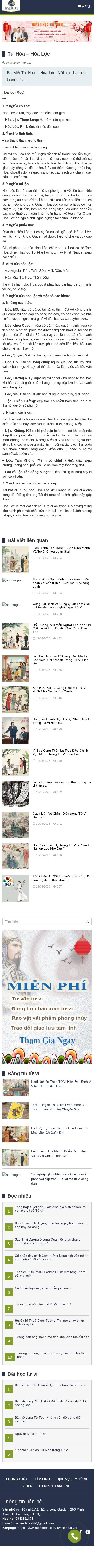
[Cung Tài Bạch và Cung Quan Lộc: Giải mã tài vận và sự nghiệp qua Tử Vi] (11, 604)
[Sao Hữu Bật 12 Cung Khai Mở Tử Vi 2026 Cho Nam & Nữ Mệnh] (15, 699)
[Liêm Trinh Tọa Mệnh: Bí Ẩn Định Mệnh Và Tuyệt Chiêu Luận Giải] (15, 559)
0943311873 (25, 1518)
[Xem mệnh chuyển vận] (25, 7)
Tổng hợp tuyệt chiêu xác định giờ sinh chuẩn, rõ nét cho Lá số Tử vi (50, 1208)
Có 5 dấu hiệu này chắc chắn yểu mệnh (43, 1288)
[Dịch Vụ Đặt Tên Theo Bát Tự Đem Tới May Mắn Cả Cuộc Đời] (15, 1134)
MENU (86, 7)
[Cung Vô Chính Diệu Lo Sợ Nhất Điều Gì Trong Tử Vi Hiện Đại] (15, 731)
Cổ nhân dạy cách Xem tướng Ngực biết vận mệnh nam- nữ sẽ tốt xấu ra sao (51, 1257)
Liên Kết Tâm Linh (54, 1486)
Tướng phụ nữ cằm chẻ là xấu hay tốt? (43, 1304)
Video (27, 1486)
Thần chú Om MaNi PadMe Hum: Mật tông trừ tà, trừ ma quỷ (50, 1273)
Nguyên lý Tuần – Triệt (31, 1434)
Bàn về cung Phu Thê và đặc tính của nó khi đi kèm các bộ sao (52, 1403)
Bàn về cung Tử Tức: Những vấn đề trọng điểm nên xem (49, 1419)
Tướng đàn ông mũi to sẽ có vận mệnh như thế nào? (51, 1354)
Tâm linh (42, 1479)
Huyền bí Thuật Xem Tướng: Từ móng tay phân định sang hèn (49, 1322)
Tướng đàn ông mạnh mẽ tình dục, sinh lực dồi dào (52, 1337)
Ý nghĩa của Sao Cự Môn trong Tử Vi (41, 1450)
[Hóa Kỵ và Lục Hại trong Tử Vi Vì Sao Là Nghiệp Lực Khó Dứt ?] (15, 856)
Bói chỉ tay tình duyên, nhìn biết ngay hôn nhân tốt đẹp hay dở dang (51, 1224)
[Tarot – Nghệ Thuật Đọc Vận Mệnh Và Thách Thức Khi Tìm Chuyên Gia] (15, 1110)
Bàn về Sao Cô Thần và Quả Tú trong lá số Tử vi (50, 1385)
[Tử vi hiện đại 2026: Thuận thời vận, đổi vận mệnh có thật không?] (15, 888)
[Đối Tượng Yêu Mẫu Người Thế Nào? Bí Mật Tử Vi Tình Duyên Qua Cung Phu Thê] (15, 636)
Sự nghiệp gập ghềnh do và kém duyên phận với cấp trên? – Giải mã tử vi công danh (59, 1178)
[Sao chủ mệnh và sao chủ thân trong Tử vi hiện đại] (15, 793)
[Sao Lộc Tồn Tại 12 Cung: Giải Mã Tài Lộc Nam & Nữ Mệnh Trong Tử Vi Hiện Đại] (15, 668)
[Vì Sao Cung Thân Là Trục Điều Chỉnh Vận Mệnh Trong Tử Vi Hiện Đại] (15, 762)
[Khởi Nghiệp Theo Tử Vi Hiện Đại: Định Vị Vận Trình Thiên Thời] (15, 1087)
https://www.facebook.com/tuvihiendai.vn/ (47, 1528)
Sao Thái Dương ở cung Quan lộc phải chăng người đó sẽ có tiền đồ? (48, 1241)
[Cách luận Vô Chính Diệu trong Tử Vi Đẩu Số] (15, 825)
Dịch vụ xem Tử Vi (72, 1479)
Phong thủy (16, 1479)
